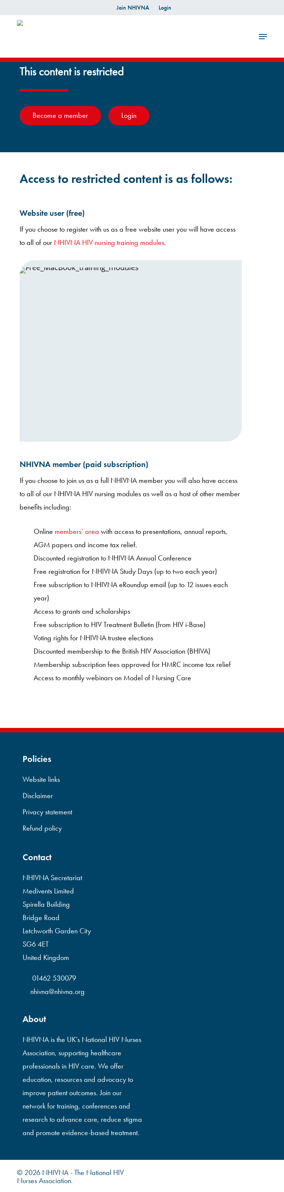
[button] (263, 36)
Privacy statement (47, 811)
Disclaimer (38, 795)
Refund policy (42, 828)
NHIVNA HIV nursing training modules (109, 242)
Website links (41, 779)
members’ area (77, 531)
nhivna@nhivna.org (57, 991)
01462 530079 (53, 978)
